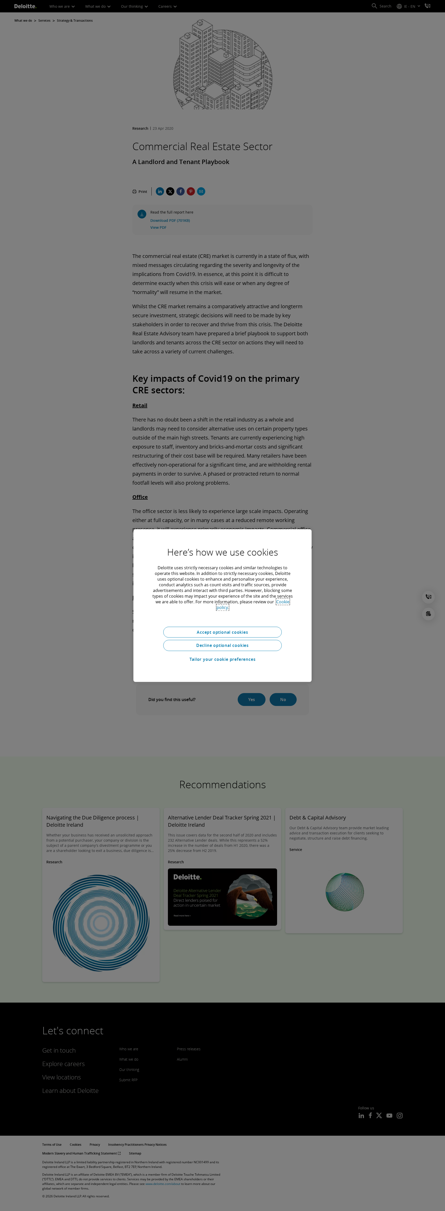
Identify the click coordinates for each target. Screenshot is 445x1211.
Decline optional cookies (222, 645)
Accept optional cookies (222, 632)
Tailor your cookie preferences (223, 659)
